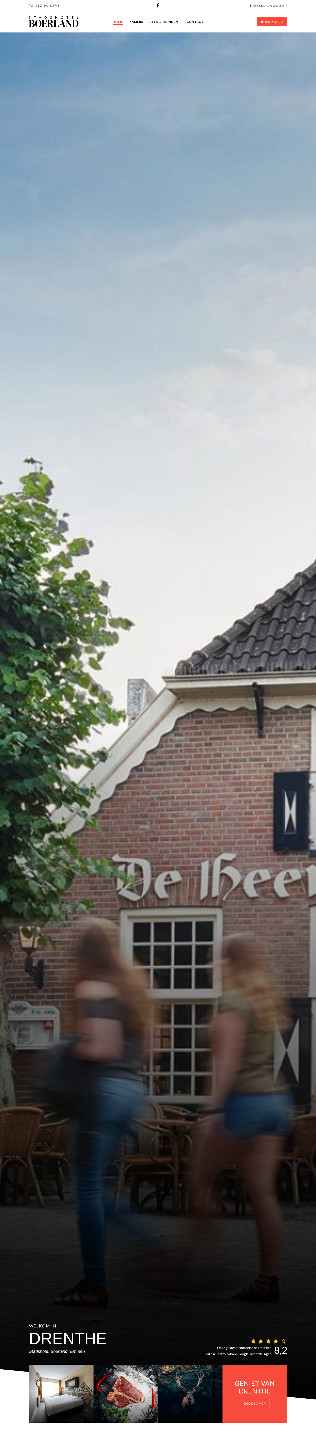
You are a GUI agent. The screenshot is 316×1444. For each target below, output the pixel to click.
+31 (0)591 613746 (47, 5)
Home (118, 21)
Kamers (136, 21)
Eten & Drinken (164, 21)
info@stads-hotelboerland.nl (268, 5)
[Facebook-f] (158, 5)
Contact (195, 21)
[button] (272, 21)
